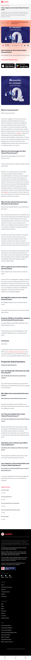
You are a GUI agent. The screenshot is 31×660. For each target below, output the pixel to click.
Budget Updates (5, 618)
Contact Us (3, 596)
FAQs (2, 608)
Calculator (3, 611)
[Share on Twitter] (21, 45)
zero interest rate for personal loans (16, 352)
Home (2, 23)
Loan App (3, 615)
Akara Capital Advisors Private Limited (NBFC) (13, 542)
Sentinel (3, 594)
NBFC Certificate (5, 637)
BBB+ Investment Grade (7, 641)
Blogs (7, 23)
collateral (19, 133)
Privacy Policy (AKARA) (6, 627)
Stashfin (5, 192)
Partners (3, 613)
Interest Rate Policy (5, 634)
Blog (2, 604)
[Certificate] (8, 568)
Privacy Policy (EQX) (6, 625)
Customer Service (5, 591)
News (2, 606)
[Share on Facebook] (25, 45)
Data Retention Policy (6, 639)
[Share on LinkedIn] (28, 45)
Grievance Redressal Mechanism (9, 632)
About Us (3, 589)
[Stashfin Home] (5, 2)
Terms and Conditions (6, 630)
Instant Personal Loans (6, 587)
